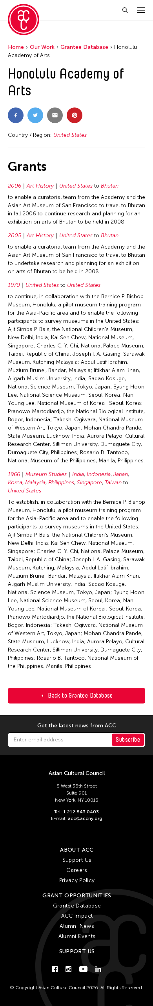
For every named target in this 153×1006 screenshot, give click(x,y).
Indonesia (99, 474)
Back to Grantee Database (80, 695)
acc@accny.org (85, 818)
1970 (14, 285)
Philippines (61, 482)
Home (16, 47)
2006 (14, 186)
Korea (15, 482)
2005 (14, 235)
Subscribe (128, 739)
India (78, 474)
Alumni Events (77, 936)
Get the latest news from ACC (76, 726)
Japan (120, 474)
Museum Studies (46, 474)
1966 (14, 474)
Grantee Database (84, 47)
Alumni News (77, 926)
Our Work (42, 47)
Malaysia (35, 482)
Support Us (77, 860)
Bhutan (109, 186)
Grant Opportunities (76, 895)
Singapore (89, 482)
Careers (76, 870)
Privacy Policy (77, 880)
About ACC (76, 850)
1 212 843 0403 (81, 811)
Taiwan (113, 482)
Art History (40, 186)
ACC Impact (77, 916)
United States (70, 135)
